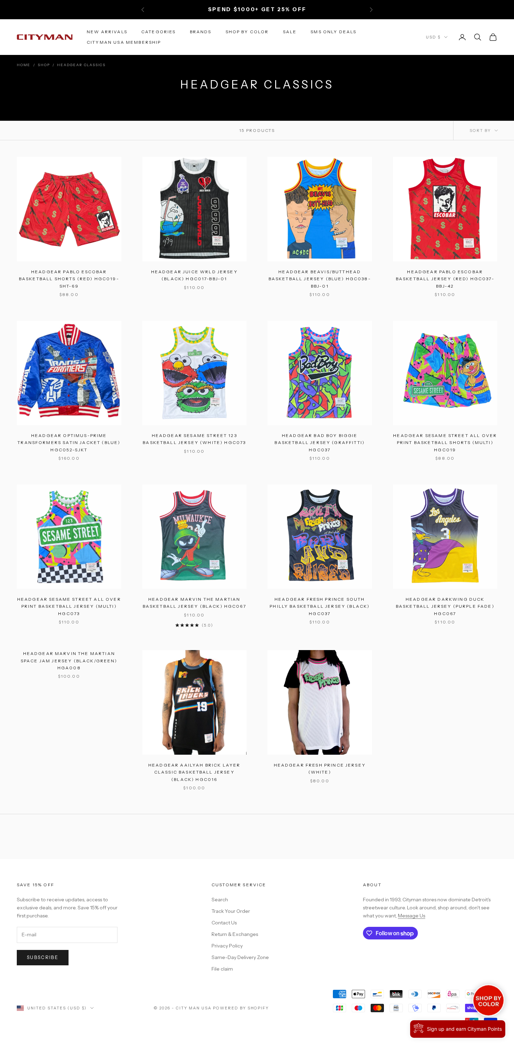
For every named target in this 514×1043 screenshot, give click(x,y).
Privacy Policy (227, 946)
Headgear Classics (81, 65)
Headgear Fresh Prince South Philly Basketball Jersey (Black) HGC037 (320, 606)
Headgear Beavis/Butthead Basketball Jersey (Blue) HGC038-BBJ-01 (320, 279)
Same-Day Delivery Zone (240, 957)
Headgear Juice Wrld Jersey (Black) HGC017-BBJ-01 (194, 275)
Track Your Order (231, 911)
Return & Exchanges (235, 934)
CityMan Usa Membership (124, 42)
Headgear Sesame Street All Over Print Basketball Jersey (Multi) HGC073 (69, 606)
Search (220, 899)
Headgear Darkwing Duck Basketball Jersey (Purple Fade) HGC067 (445, 606)
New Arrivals (107, 31)
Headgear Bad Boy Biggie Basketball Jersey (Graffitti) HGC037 (319, 442)
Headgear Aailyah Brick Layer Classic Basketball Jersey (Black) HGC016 (194, 772)
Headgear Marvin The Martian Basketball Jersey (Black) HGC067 (194, 603)
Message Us (411, 915)
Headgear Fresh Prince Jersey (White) (320, 768)
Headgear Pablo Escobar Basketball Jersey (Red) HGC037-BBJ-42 (445, 279)
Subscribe (42, 957)
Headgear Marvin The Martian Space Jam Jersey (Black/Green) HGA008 (69, 660)
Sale (290, 31)
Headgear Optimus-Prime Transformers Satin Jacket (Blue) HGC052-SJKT (68, 442)
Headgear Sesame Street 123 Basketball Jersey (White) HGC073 (194, 439)
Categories (158, 31)
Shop (44, 65)
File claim (222, 969)
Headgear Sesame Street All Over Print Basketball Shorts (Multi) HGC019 (445, 442)
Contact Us (224, 922)
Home (23, 65)
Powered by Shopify (241, 1008)
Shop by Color (247, 31)
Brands (201, 31)
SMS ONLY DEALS (333, 31)
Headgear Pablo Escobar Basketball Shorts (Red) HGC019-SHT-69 (69, 279)
